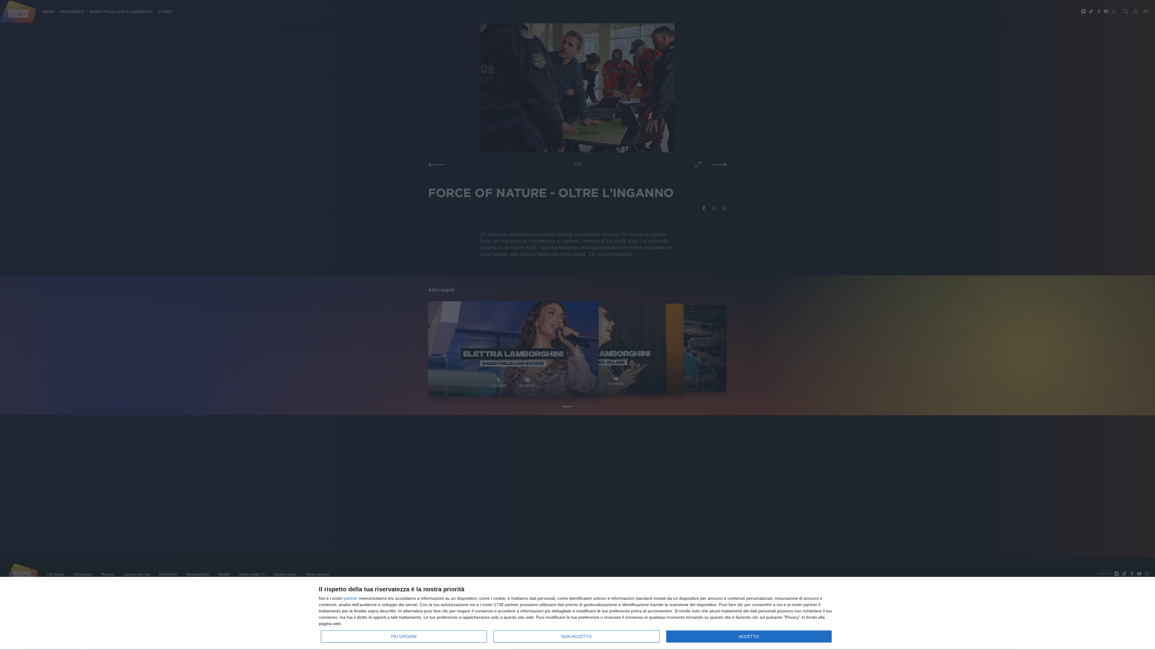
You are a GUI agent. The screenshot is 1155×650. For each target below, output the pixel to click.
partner (351, 598)
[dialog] (577, 613)
